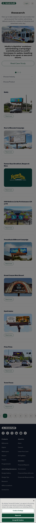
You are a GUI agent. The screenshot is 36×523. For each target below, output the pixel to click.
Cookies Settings (18, 510)
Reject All (18, 515)
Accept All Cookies (18, 520)
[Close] (34, 501)
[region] (18, 510)
